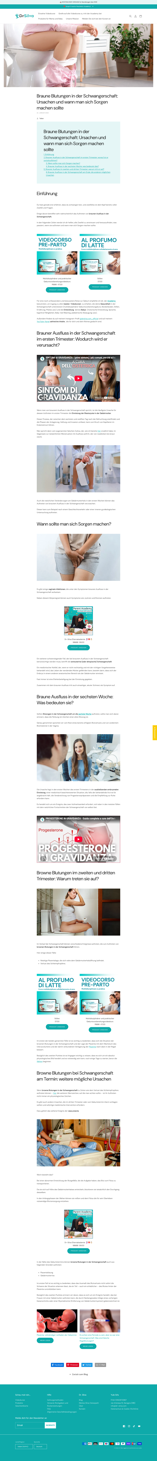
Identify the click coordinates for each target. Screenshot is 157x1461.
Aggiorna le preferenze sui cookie (132, 1448)
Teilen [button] (41, 118)
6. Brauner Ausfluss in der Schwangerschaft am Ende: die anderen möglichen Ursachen (78, 173)
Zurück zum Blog (80, 1374)
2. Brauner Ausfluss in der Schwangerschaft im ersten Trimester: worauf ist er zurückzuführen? (76, 159)
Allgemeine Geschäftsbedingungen (62, 1412)
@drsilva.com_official (89, 318)
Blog (81, 1400)
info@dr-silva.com (118, 1406)
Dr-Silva (121, 1448)
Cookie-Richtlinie (131, 1409)
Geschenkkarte (21, 1406)
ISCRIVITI (50, 1425)
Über (81, 1406)
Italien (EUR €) (23, 1447)
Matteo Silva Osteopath (89, 1403)
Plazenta (92, 1047)
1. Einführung (49, 154)
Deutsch (39, 1447)
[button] (130, 16)
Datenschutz (116, 1409)
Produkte (19, 1403)
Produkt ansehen (57, 290)
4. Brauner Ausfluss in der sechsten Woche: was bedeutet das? (72, 166)
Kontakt (82, 1409)
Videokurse (20, 1400)
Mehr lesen (45, 1340)
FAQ (49, 1409)
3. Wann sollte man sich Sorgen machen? (63, 163)
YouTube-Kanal (43, 321)
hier (99, 431)
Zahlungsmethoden (55, 1400)
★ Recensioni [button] (155, 732)
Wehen (40, 1061)
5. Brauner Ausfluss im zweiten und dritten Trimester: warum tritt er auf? (74, 169)
